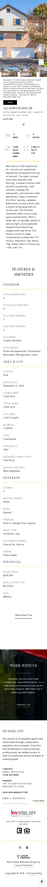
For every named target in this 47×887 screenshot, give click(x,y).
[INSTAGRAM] (20, 847)
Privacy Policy (34, 873)
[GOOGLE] (27, 847)
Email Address (14, 798)
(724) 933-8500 (11, 775)
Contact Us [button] (23, 705)
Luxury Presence (23, 865)
